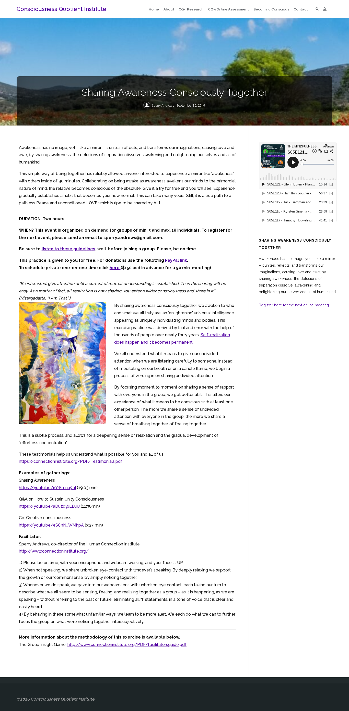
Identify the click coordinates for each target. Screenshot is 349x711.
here (115, 267)
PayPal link (176, 260)
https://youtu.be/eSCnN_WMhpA (51, 525)
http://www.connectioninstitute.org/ (54, 551)
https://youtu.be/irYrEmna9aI (47, 487)
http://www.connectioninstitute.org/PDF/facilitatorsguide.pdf (127, 644)
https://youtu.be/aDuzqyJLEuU (49, 506)
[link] (317, 9)
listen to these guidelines (68, 248)
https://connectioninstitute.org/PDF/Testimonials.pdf (70, 461)
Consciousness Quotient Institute (61, 9)
